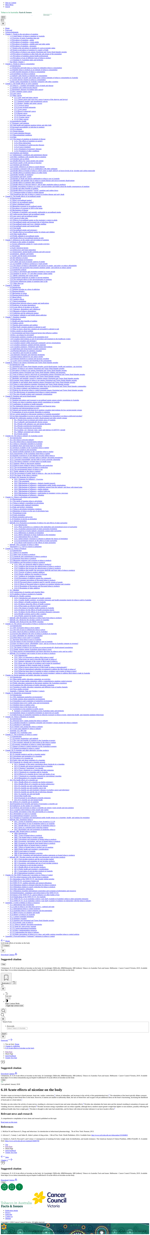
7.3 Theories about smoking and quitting (24, 325)
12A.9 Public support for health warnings (28, 616)
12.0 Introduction (16, 550)
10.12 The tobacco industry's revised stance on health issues (30, 461)
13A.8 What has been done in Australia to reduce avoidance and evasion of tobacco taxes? (45, 671)
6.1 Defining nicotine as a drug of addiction (25, 289)
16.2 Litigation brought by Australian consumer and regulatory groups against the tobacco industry (44, 723)
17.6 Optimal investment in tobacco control (25, 748)
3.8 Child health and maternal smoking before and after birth (30, 125)
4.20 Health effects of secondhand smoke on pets (27, 238)
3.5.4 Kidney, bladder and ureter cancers (28, 103)
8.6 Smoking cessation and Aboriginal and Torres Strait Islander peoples (35, 376)
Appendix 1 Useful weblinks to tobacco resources (22, 903)
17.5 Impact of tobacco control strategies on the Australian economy (33, 746)
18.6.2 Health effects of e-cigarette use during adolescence (34, 784)
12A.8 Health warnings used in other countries (30, 614)
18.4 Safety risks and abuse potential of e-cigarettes (27, 760)
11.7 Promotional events (18, 513)
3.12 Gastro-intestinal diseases (20, 133)
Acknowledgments (11, 32)
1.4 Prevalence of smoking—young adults (24, 42)
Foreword (8, 30)
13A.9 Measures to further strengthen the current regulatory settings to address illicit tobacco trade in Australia (52, 673)
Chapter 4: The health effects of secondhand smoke (23, 196)
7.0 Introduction (15, 319)
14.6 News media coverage (19, 689)
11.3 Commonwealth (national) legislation (24, 505)
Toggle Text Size (11, 1058)
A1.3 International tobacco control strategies (25, 909)
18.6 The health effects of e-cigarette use (24, 780)
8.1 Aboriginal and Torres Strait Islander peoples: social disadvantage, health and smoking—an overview (46, 366)
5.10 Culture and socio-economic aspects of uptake (27, 262)
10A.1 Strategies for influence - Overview (28, 479)
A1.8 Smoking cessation (18, 918)
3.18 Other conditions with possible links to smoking (28, 157)
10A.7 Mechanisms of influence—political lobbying (32, 491)
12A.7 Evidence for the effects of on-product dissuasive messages (37, 612)
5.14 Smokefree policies (18, 269)
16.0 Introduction (16, 719)
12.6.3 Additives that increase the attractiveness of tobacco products (37, 568)
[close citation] (3, 951)
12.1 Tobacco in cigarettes (19, 552)
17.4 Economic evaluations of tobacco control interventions (30, 744)
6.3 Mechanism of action (18, 293)
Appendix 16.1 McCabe (18, 730)
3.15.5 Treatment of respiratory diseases (28, 149)
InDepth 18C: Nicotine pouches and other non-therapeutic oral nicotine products (37, 857)
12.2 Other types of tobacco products (22, 554)
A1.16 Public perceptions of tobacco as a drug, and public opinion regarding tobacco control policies (44, 934)
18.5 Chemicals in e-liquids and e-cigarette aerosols (27, 762)
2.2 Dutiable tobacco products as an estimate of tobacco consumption (33, 70)
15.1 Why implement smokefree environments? (26, 697)
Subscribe (8, 1214)
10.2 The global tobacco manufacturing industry (26, 442)
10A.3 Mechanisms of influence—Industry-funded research (34, 483)
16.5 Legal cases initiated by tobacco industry (25, 729)
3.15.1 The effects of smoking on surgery (28, 141)
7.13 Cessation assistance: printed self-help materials (28, 345)
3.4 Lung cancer (15, 93)
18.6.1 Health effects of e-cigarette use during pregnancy (33, 782)
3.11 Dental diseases (17, 131)
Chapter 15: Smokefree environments (18, 693)
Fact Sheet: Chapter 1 (17, 62)
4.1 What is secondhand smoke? (21, 200)
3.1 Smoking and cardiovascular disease (23, 87)
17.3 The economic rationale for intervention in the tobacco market (33, 742)
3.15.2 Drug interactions (22, 143)
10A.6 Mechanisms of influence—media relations (31, 489)
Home (7, 28)
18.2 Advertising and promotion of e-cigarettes (26, 756)
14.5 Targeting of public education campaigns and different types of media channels (39, 687)
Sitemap (8, 1218)
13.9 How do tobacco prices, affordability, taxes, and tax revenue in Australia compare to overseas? (44, 643)
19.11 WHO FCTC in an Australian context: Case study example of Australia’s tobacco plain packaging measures (49, 899)
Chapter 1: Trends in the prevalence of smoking (21, 34)
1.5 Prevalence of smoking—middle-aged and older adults (30, 44)
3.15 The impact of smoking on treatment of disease (27, 139)
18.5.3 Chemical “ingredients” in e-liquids (28, 768)
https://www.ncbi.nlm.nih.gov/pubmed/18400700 (22, 1141)
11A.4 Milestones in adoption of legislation (29, 533)
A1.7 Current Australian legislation (22, 916)
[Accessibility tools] (14, 982)
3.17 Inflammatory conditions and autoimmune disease (28, 155)
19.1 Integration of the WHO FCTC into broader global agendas (32, 879)
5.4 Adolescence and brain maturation (23, 250)
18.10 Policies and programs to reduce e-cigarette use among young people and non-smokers (42, 808)
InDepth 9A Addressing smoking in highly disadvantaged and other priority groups (38, 418)
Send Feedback (10, 1056)
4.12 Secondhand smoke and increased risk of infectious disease (32, 222)
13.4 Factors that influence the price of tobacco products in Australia (33, 634)
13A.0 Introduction (20, 655)
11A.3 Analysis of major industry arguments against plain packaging (37, 531)
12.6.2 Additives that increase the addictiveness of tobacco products (37, 566)
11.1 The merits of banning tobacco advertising (26, 501)
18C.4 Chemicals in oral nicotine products (28, 865)
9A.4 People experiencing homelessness (28, 426)
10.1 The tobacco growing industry (22, 440)
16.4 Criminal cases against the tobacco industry (26, 727)
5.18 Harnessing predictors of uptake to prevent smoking (29, 277)
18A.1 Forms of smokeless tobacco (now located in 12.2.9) (34, 821)
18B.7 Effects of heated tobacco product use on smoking (33, 847)
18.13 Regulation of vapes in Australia (23, 814)
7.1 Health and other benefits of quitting (23, 321)
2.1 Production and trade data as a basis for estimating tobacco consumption (36, 68)
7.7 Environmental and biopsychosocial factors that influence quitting (34, 333)
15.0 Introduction (16, 695)
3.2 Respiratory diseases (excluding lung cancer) (26, 89)
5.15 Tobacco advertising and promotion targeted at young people (32, 271)
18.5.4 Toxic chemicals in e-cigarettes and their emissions (34, 770)
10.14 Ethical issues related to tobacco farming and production (31, 465)
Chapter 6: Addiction (12, 285)
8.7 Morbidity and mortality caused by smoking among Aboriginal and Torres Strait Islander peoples (44, 378)
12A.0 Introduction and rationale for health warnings (32, 598)
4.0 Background (15, 198)
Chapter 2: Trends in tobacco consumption (20, 64)
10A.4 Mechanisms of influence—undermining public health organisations (40, 485)
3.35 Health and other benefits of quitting (24, 188)
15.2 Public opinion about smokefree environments (27, 699)
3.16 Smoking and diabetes (19, 153)
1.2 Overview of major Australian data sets (24, 38)
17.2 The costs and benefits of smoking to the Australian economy (32, 740)
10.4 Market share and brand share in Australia (26, 446)
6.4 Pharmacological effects (19, 295)
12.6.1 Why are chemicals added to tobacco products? (32, 564)
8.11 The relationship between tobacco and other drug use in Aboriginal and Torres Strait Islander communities (48, 386)
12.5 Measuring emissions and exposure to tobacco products (30, 560)
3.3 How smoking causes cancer (21, 91)
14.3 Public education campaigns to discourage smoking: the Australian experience (38, 683)
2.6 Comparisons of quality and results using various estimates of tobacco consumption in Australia (44, 78)
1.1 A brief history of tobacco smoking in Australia (27, 36)
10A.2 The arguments (21, 481)
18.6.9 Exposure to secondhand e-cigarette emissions (32, 798)
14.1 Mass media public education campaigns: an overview (30, 679)
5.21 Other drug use (16, 283)
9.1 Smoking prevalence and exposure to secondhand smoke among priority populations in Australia (44, 400)
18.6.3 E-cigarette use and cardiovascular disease (31, 786)
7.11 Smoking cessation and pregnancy (23, 341)
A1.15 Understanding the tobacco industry (24, 932)
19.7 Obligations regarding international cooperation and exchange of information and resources (43, 891)
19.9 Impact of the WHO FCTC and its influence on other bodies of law (35, 895)
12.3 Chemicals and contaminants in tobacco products (28, 556)
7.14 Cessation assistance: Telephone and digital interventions (31, 347)
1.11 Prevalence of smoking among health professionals (29, 56)
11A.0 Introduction (20, 525)
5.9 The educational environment (21, 260)
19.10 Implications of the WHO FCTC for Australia (28, 897)
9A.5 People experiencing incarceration (27, 428)
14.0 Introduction (16, 677)
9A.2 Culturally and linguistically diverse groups (31, 422)
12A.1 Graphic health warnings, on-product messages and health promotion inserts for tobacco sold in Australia (52, 600)
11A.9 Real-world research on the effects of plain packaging (35, 543)
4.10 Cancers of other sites (19, 218)
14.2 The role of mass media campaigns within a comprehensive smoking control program (41, 681)
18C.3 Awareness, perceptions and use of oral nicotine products (36, 863)
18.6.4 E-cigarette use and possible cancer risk (30, 788)
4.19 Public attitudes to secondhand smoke (24, 236)
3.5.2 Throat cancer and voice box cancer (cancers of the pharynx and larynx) (41, 99)
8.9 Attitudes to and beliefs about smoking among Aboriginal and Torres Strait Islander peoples (42, 382)
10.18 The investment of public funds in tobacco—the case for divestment (35, 473)
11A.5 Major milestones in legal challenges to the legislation (35, 535)
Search (7, 7)
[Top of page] (19, 1190)
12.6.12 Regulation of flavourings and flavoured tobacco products (37, 586)
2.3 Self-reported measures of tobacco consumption (27, 72)
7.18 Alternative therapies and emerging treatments (27, 355)
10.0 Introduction (16, 438)
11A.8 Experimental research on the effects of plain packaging (35, 541)
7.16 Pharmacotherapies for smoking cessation (26, 351)
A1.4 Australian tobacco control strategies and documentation (31, 911)
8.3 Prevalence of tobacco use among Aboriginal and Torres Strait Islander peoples (38, 370)
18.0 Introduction (16, 752)
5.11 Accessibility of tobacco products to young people (29, 264)
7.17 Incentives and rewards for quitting (23, 353)
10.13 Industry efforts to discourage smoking (25, 463)
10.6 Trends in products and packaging (23, 450)
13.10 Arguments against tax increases (23, 645)
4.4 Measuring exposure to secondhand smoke (26, 206)
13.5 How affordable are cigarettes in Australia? (26, 636)
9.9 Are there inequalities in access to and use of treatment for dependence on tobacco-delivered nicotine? (46, 416)
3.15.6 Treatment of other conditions (26, 151)
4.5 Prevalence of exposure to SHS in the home (26, 208)
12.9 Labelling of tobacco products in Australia (26, 594)
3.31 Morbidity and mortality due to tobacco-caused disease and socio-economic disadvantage (42, 180)
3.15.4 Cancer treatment (22, 147)
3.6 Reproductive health (18, 121)
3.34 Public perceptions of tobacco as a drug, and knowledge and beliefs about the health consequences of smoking (49, 186)
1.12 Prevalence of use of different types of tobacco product (30, 58)
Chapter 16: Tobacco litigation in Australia (20, 717)
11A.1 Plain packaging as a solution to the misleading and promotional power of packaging (45, 527)
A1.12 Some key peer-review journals (23, 926)
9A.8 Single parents (21, 434)
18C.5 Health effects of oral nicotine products (30, 867)
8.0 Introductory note (17, 364)
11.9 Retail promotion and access (21, 517)
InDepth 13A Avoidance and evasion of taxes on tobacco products (32, 653)
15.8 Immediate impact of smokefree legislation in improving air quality (34, 713)
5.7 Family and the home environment (23, 256)
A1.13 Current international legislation (23, 928)
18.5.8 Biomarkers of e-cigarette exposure (28, 778)
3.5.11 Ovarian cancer (21, 117)
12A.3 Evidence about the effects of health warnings (32, 604)
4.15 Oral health (15, 228)
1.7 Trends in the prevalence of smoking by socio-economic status (32, 48)
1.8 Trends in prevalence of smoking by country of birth (29, 50)
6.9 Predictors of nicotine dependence (23, 305)
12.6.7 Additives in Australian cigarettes (28, 576)
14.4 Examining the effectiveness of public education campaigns (32, 685)
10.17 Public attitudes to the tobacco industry (25, 471)
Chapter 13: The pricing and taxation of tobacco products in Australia (29, 624)
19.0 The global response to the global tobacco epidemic (29, 877)
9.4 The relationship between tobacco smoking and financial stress (32, 406)
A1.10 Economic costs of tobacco (21, 922)
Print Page (8, 1052)
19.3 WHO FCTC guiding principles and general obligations (31, 883)
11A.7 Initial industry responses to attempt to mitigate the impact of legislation (41, 539)
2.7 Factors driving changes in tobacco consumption (28, 80)
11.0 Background (16, 499)
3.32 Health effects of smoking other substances (26, 182)
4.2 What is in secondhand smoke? (22, 202)
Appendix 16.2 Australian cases (21, 732)
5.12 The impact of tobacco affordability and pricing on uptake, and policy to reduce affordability (43, 266)
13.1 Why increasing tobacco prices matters (25, 628)
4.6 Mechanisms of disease (19, 210)
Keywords (10, 1026)
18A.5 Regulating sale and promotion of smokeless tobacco (34, 829)
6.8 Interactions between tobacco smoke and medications (29, 303)
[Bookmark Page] (8, 1190)
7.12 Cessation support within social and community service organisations (35, 343)
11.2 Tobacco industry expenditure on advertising (27, 503)
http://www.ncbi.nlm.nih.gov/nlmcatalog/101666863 (109, 1135)
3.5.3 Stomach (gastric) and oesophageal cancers (31, 101)
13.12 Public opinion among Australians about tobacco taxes (31, 649)
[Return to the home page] (16, 1207)
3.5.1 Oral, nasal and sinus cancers (26, 97)
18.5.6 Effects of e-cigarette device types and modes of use (34, 774)
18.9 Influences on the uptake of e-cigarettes (25, 806)
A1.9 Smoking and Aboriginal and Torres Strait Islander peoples (32, 920)
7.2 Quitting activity (16, 323)
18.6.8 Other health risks (22, 796)
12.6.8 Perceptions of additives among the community (32, 578)
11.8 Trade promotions (17, 515)
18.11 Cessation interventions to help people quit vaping (29, 810)
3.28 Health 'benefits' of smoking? (21, 175)
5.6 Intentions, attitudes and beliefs (22, 254)
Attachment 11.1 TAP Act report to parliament (26, 546)
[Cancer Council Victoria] (49, 1207)
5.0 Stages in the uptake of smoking (22, 242)
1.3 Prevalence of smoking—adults (22, 40)
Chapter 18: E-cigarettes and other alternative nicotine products (27, 750)
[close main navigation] (3, 24)
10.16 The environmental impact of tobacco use (26, 469)
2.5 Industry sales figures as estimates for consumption (28, 76)
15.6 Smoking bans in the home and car (23, 707)
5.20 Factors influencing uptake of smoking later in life (29, 281)
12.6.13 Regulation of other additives (27, 588)
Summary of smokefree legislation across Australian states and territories (39, 711)
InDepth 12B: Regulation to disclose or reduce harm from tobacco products (36, 618)
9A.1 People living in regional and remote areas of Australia (34, 420)
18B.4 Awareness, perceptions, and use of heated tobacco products (37, 841)
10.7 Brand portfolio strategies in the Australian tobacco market (31, 452)
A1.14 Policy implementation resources (23, 930)
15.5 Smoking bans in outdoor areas (22, 705)
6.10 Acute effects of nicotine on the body (24, 307)
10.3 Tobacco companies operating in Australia (26, 444)
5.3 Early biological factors (19, 248)
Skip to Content (10, 3)
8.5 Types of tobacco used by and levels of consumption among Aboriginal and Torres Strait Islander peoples (47, 374)
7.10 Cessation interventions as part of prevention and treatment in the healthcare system (40, 339)
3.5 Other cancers (16, 95)
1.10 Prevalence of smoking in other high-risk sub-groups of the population (36, 54)
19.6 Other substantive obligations (21, 889)
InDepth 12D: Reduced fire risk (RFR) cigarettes (26, 622)
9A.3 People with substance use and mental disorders (32, 424)
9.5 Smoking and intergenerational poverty (24, 408)
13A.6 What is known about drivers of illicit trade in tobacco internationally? (40, 667)
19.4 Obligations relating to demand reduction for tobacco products (33, 885)
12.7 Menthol (14, 590)
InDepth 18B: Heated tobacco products (23, 831)
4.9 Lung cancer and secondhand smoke (24, 216)
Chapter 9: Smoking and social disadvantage (20, 396)
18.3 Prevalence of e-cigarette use (21, 758)
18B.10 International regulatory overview (28, 853)
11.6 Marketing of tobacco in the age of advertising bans (29, 511)
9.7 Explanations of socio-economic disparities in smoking (30, 412)
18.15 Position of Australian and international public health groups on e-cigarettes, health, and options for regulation (50, 818)
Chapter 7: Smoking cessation (15, 317)
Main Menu (9, 5)
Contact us (9, 1216)
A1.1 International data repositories (22, 905)
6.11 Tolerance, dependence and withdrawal (25, 309)
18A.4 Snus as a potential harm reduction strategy (31, 827)
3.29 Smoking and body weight (21, 177)
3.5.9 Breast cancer (20, 113)
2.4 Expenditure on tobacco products (22, 74)
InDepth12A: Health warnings (20, 596)
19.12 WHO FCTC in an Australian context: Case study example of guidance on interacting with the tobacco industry (50, 901)
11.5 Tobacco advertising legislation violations (26, 509)
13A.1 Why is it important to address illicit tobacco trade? (34, 657)
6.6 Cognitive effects (17, 299)
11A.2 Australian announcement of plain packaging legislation (35, 529)
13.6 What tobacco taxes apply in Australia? (25, 637)
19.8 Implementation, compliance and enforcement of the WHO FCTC (34, 893)
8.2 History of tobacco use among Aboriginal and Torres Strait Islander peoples (37, 368)
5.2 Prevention (15, 246)
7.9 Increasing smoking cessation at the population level (29, 337)
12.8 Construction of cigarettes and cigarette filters (27, 592)
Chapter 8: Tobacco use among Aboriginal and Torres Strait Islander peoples (31, 362)
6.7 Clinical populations (18, 301)
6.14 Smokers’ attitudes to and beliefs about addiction (28, 315)
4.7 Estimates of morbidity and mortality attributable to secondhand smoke (35, 212)
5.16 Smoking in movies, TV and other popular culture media (31, 273)
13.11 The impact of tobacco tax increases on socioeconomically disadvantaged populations (41, 647)
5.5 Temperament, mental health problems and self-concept (30, 252)
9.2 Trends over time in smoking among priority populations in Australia (35, 402)
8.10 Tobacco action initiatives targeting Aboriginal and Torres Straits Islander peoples (39, 384)
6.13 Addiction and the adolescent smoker (24, 313)
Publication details (11, 1210)
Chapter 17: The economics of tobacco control (21, 734)
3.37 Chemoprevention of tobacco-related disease (27, 192)
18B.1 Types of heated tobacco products (28, 835)
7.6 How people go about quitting (21, 331)
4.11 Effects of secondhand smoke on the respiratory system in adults (33, 220)
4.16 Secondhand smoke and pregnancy (23, 230)
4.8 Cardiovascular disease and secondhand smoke (27, 214)
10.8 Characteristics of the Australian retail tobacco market (30, 453)
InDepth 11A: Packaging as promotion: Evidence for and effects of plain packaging (38, 523)
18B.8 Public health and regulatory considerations (31, 849)
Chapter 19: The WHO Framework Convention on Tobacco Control (29, 875)
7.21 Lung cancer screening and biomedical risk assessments (31, 361)
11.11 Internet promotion (18, 521)
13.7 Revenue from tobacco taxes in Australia (25, 639)
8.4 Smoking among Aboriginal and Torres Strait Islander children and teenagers (37, 372)
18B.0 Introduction (20, 833)
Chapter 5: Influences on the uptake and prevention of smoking (27, 240)
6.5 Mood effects (15, 297)
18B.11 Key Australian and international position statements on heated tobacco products (44, 855)
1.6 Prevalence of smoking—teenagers (23, 46)
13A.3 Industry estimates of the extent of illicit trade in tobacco (35, 661)
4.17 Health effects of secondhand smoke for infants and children (32, 232)
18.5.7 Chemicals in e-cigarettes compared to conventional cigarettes (37, 776)
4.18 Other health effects (18, 234)
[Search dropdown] (3, 1011)
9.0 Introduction (15, 398)
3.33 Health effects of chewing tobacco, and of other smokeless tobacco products (38, 184)
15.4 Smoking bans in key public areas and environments (29, 703)
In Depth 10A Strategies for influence (23, 477)
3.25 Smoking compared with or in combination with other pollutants (33, 169)
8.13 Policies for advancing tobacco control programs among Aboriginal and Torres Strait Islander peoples (46, 390)
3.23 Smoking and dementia (19, 165)
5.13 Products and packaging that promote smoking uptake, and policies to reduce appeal (40, 268)
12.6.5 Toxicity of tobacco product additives (29, 572)
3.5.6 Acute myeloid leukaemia (25, 107)
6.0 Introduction (15, 287)
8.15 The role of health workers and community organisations (31, 394)
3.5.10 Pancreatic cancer (22, 115)
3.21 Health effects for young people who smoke (26, 161)
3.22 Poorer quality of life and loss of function (26, 163)
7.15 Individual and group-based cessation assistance (28, 349)
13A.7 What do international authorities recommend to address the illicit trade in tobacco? (45, 669)
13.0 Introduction (16, 626)
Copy (3, 964)
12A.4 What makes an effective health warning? (30, 606)
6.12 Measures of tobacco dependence (23, 311)
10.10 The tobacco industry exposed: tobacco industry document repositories (36, 457)
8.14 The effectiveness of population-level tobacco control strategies (33, 392)
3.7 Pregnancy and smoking (19, 123)
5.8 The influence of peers (19, 258)
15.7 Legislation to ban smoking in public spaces (26, 709)
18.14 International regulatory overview (23, 816)
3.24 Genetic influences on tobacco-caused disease (27, 167)
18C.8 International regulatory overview (28, 873)
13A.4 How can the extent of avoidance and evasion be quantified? (37, 663)
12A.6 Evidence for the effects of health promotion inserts (34, 610)
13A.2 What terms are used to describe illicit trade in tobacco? (35, 659)
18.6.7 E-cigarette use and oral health (27, 794)
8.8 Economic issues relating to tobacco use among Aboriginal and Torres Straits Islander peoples (43, 380)
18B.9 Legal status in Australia (24, 851)
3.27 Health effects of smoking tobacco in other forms (28, 173)
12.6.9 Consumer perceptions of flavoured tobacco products (34, 580)
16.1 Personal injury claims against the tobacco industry (29, 721)
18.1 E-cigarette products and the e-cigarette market (27, 754)
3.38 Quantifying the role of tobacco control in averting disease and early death (37, 194)
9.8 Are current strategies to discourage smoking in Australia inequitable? (35, 414)
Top (6, 1145)
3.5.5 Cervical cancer (21, 105)
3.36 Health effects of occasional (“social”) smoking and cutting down (34, 190)
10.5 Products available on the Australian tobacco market (29, 448)
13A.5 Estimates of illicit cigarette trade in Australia (32, 665)
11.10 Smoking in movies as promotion (23, 519)
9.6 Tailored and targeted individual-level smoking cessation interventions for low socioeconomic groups (46, 410)
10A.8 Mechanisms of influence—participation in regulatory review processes (41, 493)
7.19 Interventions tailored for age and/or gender (26, 357)
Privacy (8, 1212)
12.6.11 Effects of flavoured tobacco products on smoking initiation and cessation (42, 584)
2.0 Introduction (15, 66)
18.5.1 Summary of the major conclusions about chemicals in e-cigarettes (39, 764)
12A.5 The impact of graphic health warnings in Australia (34, 608)
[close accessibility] (3, 989)
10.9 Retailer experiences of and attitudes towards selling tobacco (32, 455)
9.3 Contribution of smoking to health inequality (26, 404)
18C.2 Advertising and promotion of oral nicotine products (34, 861)
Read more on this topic (9, 1122)
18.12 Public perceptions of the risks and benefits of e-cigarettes (32, 812)
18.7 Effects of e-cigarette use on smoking (24, 802)
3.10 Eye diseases (16, 129)
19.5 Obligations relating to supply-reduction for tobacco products (32, 887)
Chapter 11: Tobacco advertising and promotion (21, 497)
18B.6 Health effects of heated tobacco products (30, 845)
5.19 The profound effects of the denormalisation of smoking (31, 279)
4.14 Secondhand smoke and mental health (24, 226)
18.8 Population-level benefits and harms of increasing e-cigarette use (34, 804)
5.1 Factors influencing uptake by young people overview (30, 244)
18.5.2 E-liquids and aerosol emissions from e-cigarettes (33, 766)
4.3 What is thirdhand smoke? (20, 204)
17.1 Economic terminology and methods (24, 738)
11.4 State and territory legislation (21, 507)
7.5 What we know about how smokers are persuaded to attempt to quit (34, 329)
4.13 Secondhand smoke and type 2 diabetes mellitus (28, 224)
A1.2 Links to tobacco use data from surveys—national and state (32, 907)
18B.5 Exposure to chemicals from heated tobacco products (34, 843)
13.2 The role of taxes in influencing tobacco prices (27, 630)
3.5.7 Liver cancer (20, 109)
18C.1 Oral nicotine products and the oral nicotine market (34, 859)
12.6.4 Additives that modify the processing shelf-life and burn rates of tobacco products (44, 570)
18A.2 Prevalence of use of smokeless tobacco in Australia (34, 823)
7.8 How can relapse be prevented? (22, 335)
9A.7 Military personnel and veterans (27, 432)
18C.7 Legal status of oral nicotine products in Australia (33, 871)
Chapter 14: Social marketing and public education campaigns (26, 675)
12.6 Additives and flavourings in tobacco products (27, 562)
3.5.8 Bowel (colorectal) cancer (25, 111)
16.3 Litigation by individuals (20, 725)
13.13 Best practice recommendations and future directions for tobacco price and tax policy (41, 651)
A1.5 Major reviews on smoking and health (25, 912)
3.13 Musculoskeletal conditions (21, 135)
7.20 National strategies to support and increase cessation (29, 359)
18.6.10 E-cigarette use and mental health (28, 800)
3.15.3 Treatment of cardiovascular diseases (29, 145)
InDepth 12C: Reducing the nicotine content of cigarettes (29, 620)
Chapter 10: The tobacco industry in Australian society (24, 436)
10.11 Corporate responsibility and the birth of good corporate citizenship (35, 459)
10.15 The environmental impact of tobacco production (29, 467)
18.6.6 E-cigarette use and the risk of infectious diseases (33, 792)
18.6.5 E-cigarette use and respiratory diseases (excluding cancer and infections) (41, 790)
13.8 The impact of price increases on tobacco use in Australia (31, 641)
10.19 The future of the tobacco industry (24, 475)
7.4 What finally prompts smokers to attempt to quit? (28, 327)
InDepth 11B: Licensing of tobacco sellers (24, 545)
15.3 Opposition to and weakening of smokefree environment (31, 701)
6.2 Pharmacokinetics (17, 291)
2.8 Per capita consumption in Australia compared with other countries (34, 82)
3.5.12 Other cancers (21, 119)
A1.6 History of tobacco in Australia (22, 914)
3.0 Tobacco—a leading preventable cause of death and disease (31, 86)
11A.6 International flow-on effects (26, 537)
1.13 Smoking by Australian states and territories (26, 60)
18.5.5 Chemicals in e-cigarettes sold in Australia (31, 772)
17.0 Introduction (16, 736)
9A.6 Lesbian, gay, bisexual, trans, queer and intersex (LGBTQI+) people (39, 430)
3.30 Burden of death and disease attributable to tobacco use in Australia (35, 178)
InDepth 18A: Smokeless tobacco (21, 820)
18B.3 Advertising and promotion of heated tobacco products (35, 839)
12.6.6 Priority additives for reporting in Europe (30, 574)
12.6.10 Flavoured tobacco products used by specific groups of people (38, 582)
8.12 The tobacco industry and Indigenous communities (29, 388)
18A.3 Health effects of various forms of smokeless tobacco (34, 825)
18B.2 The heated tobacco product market (28, 837)
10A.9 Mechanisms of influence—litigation (29, 495)
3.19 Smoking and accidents (19, 159)
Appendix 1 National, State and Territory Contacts (27, 691)
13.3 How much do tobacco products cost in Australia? (29, 632)
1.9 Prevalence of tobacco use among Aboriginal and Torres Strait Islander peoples (38, 52)
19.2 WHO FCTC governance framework (24, 881)
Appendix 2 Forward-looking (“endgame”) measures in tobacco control (30, 936)
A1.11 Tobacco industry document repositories (26, 924)
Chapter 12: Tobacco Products (15, 548)
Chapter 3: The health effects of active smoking (21, 84)
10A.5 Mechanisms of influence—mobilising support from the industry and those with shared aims (48, 487)
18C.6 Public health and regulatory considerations (31, 869)
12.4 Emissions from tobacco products (23, 558)
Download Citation (8, 955)
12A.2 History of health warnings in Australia (30, 602)
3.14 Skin (13, 137)
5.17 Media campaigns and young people (24, 275)
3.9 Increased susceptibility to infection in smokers (27, 127)
